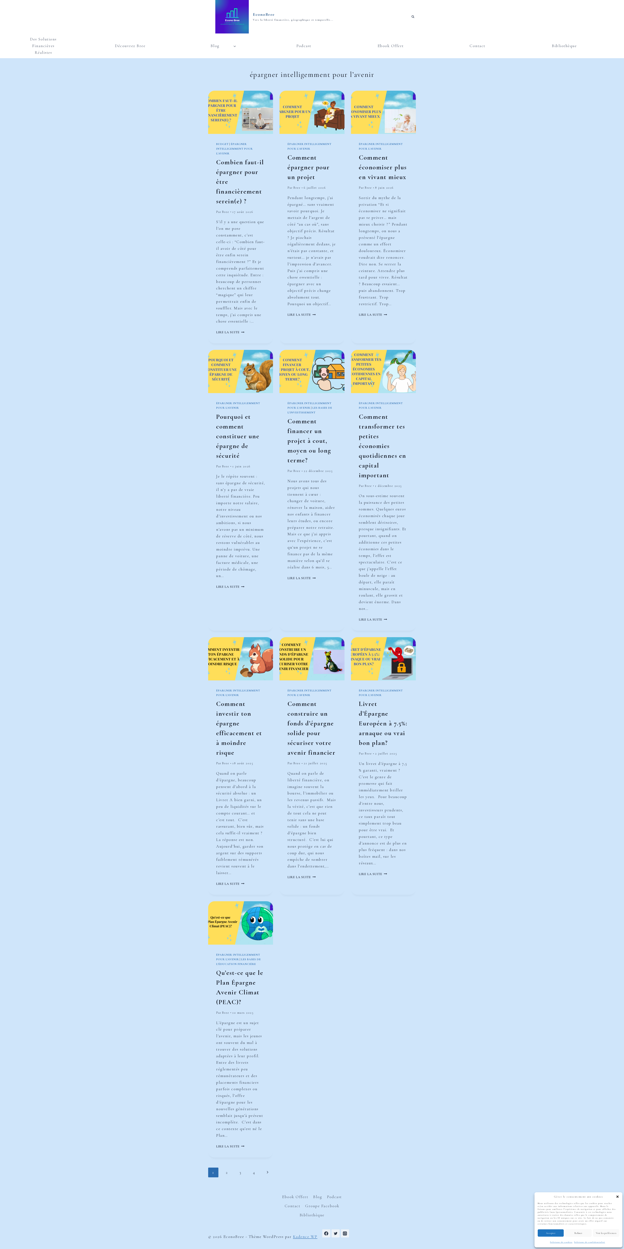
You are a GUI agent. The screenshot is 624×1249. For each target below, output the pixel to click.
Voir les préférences (606, 1233)
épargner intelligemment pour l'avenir (234, 148)
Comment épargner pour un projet (308, 167)
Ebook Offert (391, 45)
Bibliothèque (564, 45)
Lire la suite (230, 332)
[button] (617, 1196)
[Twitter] (336, 1233)
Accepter (550, 1233)
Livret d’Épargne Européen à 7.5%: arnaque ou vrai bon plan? (383, 723)
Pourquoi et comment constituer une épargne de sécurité (237, 436)
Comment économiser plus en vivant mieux (383, 167)
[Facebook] (326, 1233)
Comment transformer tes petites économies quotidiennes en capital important (382, 446)
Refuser (578, 1233)
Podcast (303, 45)
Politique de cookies (561, 1242)
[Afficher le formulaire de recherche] (413, 17)
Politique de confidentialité (589, 1242)
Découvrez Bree (130, 45)
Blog (317, 1196)
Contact (477, 45)
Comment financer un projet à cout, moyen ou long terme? (309, 440)
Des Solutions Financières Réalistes (43, 46)
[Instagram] (345, 1233)
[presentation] (240, 112)
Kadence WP (305, 1236)
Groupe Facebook (322, 1205)
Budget (222, 144)
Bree (225, 212)
